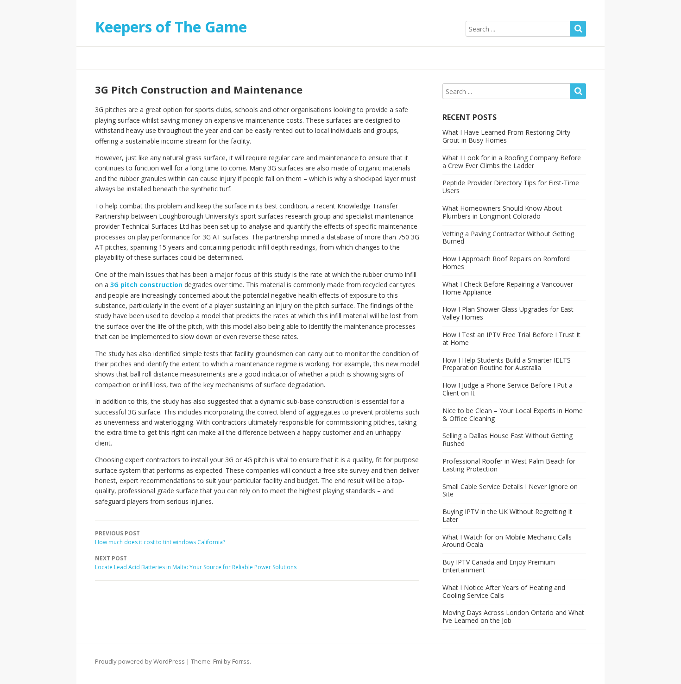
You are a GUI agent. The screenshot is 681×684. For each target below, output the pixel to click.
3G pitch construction (146, 284)
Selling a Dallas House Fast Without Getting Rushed (507, 439)
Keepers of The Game (171, 27)
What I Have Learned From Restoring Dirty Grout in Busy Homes (506, 136)
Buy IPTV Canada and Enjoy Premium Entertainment (498, 566)
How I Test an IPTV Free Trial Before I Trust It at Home (511, 338)
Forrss (241, 661)
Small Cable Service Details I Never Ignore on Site (510, 490)
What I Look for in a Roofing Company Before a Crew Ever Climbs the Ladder (511, 161)
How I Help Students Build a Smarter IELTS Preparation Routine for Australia (506, 364)
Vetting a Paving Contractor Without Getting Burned (508, 237)
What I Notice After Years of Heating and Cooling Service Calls (503, 591)
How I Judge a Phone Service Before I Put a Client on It (507, 389)
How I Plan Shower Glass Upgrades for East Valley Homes (508, 313)
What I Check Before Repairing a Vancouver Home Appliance (507, 288)
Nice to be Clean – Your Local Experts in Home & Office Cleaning (512, 414)
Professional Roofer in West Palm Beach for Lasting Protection (508, 465)
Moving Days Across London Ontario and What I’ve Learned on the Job (513, 616)
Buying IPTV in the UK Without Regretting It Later (507, 515)
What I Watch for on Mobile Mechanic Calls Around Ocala (507, 541)
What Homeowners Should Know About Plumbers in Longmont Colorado (502, 212)
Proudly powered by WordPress (140, 661)
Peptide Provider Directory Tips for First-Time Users (510, 186)
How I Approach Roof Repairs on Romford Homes (506, 262)
